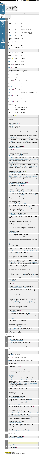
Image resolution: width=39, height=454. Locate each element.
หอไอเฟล (28, 294)
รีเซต (32, 205)
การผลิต (32, 381)
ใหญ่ (9, 29)
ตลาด (31, 260)
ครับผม (27, 210)
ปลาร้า (35, 178)
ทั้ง (17, 185)
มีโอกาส (12, 313)
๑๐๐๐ (37, 270)
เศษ (11, 89)
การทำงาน (35, 377)
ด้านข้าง (11, 208)
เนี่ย (13, 205)
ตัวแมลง (16, 393)
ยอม (22, 131)
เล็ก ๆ (30, 164)
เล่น (13, 242)
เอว (9, 101)
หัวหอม (9, 38)
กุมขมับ (20, 157)
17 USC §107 (24, 453)
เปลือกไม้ (24, 213)
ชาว (11, 234)
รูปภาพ (20, 208)
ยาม (19, 221)
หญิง (10, 234)
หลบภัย (11, 193)
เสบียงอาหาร (16, 317)
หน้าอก (12, 49)
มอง (27, 69)
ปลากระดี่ (22, 178)
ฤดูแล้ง (10, 252)
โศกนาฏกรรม (21, 265)
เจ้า (9, 36)
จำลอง (31, 294)
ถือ (17, 265)
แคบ (10, 24)
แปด (35, 411)
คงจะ (24, 418)
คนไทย (10, 388)
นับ (16, 299)
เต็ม (12, 299)
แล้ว (14, 182)
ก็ (27, 190)
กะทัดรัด (22, 385)
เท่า (12, 213)
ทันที (10, 275)
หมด (28, 190)
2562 (12, 283)
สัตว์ (14, 257)
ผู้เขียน (13, 182)
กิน (11, 149)
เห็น (23, 196)
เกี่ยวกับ (26, 377)
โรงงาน (16, 381)
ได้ (10, 248)
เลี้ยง (16, 231)
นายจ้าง (27, 260)
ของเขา (15, 123)
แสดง (26, 221)
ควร (13, 190)
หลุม (16, 252)
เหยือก (32, 216)
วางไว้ (25, 342)
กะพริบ (18, 210)
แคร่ (9, 354)
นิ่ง (12, 289)
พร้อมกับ (34, 216)
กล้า (15, 362)
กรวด (14, 216)
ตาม (28, 234)
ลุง (13, 171)
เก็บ (9, 79)
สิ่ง (8, 103)
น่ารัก (33, 417)
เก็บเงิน (16, 289)
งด (12, 279)
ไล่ (11, 115)
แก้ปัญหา (19, 274)
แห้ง (26, 213)
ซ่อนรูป (22, 146)
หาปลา (27, 174)
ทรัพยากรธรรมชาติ (22, 328)
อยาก (10, 424)
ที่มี (17, 228)
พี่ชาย (25, 411)
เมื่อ (9, 174)
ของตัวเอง (22, 286)
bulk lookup (1, 17)
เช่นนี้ (22, 248)
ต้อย (9, 30)
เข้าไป (13, 196)
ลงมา (21, 421)
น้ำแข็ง (24, 320)
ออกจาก (14, 279)
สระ (10, 143)
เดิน (24, 234)
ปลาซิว (16, 178)
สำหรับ (25, 164)
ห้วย (21, 252)
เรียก (22, 261)
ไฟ (16, 210)
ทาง (30, 139)
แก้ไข (25, 157)
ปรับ (22, 396)
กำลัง (37, 164)
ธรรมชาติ (10, 300)
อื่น (14, 261)
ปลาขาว (19, 178)
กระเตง (11, 161)
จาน (15, 202)
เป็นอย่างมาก (24, 403)
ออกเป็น (14, 391)
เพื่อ (35, 174)
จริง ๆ (17, 146)
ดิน (30, 406)
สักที (22, 339)
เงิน (9, 190)
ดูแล (15, 221)
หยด (22, 320)
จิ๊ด (8, 26)
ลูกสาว (10, 342)
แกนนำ (17, 131)
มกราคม (10, 283)
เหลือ (9, 242)
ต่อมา (12, 171)
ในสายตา (21, 307)
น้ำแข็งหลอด (23, 325)
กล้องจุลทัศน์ (32, 69)
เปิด (16, 205)
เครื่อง (12, 205)
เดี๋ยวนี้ (10, 366)
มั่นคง (17, 424)
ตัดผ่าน (32, 406)
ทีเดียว (14, 295)
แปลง (24, 406)
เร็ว (29, 190)
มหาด (9, 83)
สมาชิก (18, 202)
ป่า (19, 248)
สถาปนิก (12, 385)
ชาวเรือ (10, 282)
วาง (11, 42)
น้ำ (23, 252)
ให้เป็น (18, 406)
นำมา (37, 174)
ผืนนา (16, 406)
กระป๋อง (11, 216)
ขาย (33, 289)
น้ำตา (27, 265)
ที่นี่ (13, 118)
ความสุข (11, 414)
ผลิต (13, 381)
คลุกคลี (16, 182)
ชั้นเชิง (25, 139)
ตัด (9, 391)
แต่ (11, 88)
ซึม (24, 252)
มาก (10, 67)
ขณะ (15, 131)
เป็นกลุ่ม (23, 393)
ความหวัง (27, 414)
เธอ (11, 146)
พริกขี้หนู (11, 110)
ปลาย (17, 213)
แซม (25, 193)
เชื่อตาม (16, 388)
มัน (13, 154)
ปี (8, 71)
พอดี (9, 165)
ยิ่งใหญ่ (26, 328)
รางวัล (19, 294)
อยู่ (23, 135)
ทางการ (10, 132)
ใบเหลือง (15, 135)
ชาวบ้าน (20, 174)
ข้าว (12, 149)
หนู (9, 310)
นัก (31, 328)
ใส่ (12, 154)
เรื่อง (33, 157)
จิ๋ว (24, 69)
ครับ (18, 205)
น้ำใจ (14, 331)
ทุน (28, 289)
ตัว (9, 52)
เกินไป (16, 165)
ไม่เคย (14, 429)
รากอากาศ (11, 421)
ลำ (17, 171)
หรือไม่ (36, 417)
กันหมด (15, 242)
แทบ (35, 248)
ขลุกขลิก (9, 23)
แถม (9, 328)
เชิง (11, 265)
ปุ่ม (15, 205)
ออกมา (16, 216)
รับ (24, 131)
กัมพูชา (10, 139)
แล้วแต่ (16, 261)
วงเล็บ (9, 100)
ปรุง (9, 175)
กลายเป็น (36, 274)
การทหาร (11, 140)
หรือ (20, 325)
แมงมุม (12, 257)
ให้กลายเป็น (15, 245)
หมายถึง (19, 69)
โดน (36, 135)
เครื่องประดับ (15, 418)
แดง (12, 80)
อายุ (29, 411)
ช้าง (13, 252)
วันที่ (36, 282)
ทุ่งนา (24, 171)
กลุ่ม (11, 388)
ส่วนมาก (16, 69)
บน (17, 161)
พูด (32, 424)
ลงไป (29, 216)
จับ (12, 310)
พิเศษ (21, 294)
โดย (18, 270)
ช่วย (25, 260)
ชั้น (23, 228)
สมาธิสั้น (35, 157)
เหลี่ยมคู (28, 139)
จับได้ (16, 185)
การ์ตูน (31, 417)
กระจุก (21, 135)
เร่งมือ (21, 396)
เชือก (9, 55)
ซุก (15, 248)
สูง (21, 228)
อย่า (9, 245)
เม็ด (22, 216)
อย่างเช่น (24, 417)
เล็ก (11, 400)
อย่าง (35, 131)
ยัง (20, 131)
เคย (18, 429)
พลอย (34, 135)
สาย (24, 421)
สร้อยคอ (27, 417)
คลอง (10, 228)
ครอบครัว (27, 164)
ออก (25, 174)
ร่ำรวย (28, 328)
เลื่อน (10, 354)
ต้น (16, 143)
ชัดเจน (12, 248)
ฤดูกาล (12, 174)
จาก (29, 131)
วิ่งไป (29, 260)
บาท (28, 270)
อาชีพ (24, 289)
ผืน (11, 45)
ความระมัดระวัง (18, 282)
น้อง (9, 35)
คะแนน (12, 294)
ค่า (23, 270)
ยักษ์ (9, 115)
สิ (31, 190)
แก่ (22, 221)
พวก (10, 418)
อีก (29, 196)
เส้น (10, 55)
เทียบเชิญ (26, 131)
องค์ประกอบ (10, 69)
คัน (29, 406)
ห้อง (9, 74)
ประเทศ (15, 139)
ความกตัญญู (29, 221)
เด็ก (9, 58)
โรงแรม (29, 429)
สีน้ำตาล (19, 213)
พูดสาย (10, 447)
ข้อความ (29, 208)
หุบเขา (31, 193)
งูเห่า (19, 320)
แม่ (9, 161)
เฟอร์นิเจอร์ (10, 381)
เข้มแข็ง (11, 403)
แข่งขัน (13, 382)
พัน (17, 299)
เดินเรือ (13, 282)
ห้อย (20, 421)
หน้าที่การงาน (14, 424)
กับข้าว (34, 260)
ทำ (29, 135)
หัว (9, 109)
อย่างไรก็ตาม (11, 131)
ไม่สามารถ (10, 382)
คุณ (33, 164)
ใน (21, 174)
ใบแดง (18, 135)
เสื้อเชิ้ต (10, 126)
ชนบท (23, 174)
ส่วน (21, 69)
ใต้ (30, 208)
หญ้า (17, 143)
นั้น (11, 123)
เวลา (11, 210)
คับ (8, 24)
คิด (8, 91)
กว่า (10, 61)
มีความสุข (28, 424)
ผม (10, 164)
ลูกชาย (10, 436)
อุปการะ (15, 220)
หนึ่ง (31, 157)
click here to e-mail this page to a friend (8, 451)
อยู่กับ (27, 286)
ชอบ (25, 418)
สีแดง (14, 49)
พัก (27, 429)
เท (19, 216)
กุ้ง (8, 52)
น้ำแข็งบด (17, 325)
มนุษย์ (13, 265)
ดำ (21, 210)
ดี (23, 164)
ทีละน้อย (21, 190)
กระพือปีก (18, 362)
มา (12, 118)
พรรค (19, 131)
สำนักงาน (18, 377)
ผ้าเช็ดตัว (9, 45)
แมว (9, 77)
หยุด (30, 381)
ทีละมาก (25, 190)
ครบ (25, 202)
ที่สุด (9, 433)
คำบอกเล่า (19, 388)
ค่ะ (15, 447)
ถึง (10, 174)
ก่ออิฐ (20, 228)
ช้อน (9, 112)
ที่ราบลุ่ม (28, 193)
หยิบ (9, 216)
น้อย (9, 32)
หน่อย (10, 33)
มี (23, 139)
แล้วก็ (25, 205)
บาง (10, 101)
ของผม (25, 220)
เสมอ (23, 307)
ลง (12, 242)
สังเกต (10, 210)
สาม (9, 171)
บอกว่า (35, 294)
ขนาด (11, 64)
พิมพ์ (13, 210)
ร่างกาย (18, 403)
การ (19, 139)
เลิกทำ (22, 289)
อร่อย (14, 325)
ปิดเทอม (9, 95)
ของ (13, 69)
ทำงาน (10, 260)
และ (26, 139)
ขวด (10, 118)
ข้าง (12, 42)
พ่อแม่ (14, 157)
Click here (3, 47)
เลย (9, 270)
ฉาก (12, 374)
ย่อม (11, 274)
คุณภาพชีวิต (30, 377)
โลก (9, 331)
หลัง (10, 123)
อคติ (29, 274)
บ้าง (14, 185)
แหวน (12, 418)
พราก (16, 300)
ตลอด (26, 313)
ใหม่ (21, 164)
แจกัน (21, 342)
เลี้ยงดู (18, 220)
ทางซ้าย (14, 208)
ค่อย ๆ (15, 190)
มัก (27, 178)
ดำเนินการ (21, 139)
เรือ (9, 279)
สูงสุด (14, 294)
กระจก (16, 196)
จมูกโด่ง (18, 436)
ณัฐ (23, 411)
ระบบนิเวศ (33, 299)
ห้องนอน (22, 429)
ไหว (9, 305)
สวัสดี (9, 444)
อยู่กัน (25, 424)
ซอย (12, 228)
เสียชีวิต (27, 220)
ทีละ (18, 190)
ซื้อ (32, 260)
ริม (19, 252)
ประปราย (21, 143)
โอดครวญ (23, 377)
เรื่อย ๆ (18, 339)
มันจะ (15, 210)
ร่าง (9, 85)
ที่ (22, 69)
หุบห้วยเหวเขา (22, 193)
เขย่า (36, 216)
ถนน (29, 234)
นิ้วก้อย (14, 213)
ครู (23, 294)
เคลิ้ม (15, 374)
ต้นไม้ (12, 143)
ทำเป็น (33, 178)
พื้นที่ (9, 193)
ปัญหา (10, 157)
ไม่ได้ (11, 164)
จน (25, 69)
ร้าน (31, 289)
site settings (2, 16)
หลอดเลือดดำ (12, 226)
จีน (10, 112)
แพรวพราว (16, 140)
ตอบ (23, 131)
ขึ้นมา (26, 252)
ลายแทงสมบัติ (24, 388)
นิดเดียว (11, 73)
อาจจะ (11, 417)
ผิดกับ (16, 403)
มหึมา (9, 27)
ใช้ (16, 190)
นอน (13, 339)
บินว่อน (21, 393)
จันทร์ (9, 374)
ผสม (11, 79)
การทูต (32, 139)
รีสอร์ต (13, 260)
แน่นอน (10, 135)
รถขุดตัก (16, 396)
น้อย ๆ (11, 360)
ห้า (22, 228)
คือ (15, 193)
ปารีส (11, 295)
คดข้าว (13, 202)
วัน (10, 171)
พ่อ (19, 411)
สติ (17, 274)
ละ (9, 97)
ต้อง (26, 69)
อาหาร (12, 175)
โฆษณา (20, 270)
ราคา (15, 382)
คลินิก (14, 270)
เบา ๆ (11, 217)
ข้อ (15, 213)
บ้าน (9, 76)
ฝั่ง (33, 282)
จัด (11, 252)
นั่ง (18, 157)
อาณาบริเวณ (18, 193)
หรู (31, 429)
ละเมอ (15, 339)
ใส (14, 171)
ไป (18, 123)
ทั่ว (30, 320)
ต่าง (18, 418)
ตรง (9, 205)
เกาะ (28, 320)
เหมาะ (27, 385)
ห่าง (31, 411)
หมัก (31, 178)
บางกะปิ (18, 366)
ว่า (11, 135)
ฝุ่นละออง (9, 104)
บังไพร (29, 248)
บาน (17, 196)
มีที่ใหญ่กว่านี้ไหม (18, 126)
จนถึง (34, 282)
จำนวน (13, 135)
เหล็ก (9, 18)
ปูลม (21, 299)
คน (13, 161)
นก (9, 49)
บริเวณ (26, 282)
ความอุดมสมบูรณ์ (28, 299)
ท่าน (34, 220)
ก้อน (19, 289)
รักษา (24, 270)
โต (26, 182)
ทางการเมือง (36, 139)
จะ (12, 146)
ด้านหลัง (35, 196)
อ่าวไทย (28, 282)
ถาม (13, 164)
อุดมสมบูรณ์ (17, 174)
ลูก (8, 80)
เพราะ (21, 220)
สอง (19, 406)
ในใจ (11, 289)
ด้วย (29, 69)
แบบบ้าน (16, 385)
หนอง (12, 185)
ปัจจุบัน (10, 385)
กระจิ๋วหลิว (18, 310)
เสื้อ (9, 154)
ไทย (25, 381)
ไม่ (12, 123)
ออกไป (20, 171)
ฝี (8, 109)
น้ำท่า (14, 174)
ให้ (30, 135)
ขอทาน (26, 234)
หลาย (16, 157)
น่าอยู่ (22, 164)
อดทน (14, 403)
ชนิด (11, 38)
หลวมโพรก (16, 154)
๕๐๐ (26, 270)
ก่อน (9, 320)
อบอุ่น (32, 286)
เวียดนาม (13, 234)
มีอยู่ (10, 190)
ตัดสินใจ (11, 270)
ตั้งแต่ (9, 88)
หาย (32, 270)
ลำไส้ (9, 39)
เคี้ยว (11, 325)
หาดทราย (10, 299)
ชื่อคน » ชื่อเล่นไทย (11, 442)
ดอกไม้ (17, 342)
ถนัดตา (24, 154)
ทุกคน (27, 202)
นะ (30, 190)
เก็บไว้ (15, 231)
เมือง (9, 64)
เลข (10, 136)
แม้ (9, 313)
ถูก (14, 300)
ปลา (30, 174)
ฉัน (11, 366)
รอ (14, 289)
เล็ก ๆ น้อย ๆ (16, 417)
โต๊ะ (9, 42)
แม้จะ (12, 139)
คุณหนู (16, 313)
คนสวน (18, 260)
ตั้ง (13, 221)
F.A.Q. (1, 14)
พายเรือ (16, 171)
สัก (18, 289)
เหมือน (10, 146)
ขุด (15, 252)
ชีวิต (14, 69)
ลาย (29, 417)
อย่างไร (27, 157)
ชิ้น (8, 89)
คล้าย (25, 248)
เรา (10, 196)
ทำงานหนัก (22, 313)
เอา (9, 118)
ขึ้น (18, 143)
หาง (9, 136)
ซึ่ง (28, 411)
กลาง (22, 171)
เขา (11, 154)
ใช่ (13, 123)
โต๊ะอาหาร (28, 342)
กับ (24, 135)
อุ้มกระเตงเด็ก (19, 234)
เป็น (36, 131)
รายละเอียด (16, 164)
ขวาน (9, 41)
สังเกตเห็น (11, 320)
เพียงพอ (11, 286)
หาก (15, 274)
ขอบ (9, 143)
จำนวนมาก (26, 216)
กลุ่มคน (10, 377)
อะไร (30, 328)
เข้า (10, 317)
